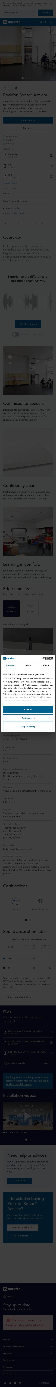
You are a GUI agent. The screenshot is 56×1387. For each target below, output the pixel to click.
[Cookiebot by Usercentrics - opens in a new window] (41, 658)
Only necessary (28, 726)
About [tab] (46, 665)
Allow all (28, 709)
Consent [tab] (10, 665)
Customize (27, 718)
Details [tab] (28, 665)
